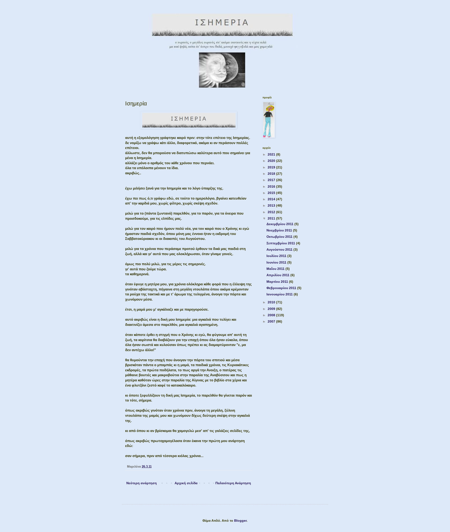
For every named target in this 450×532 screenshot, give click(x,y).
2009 (272, 309)
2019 (272, 167)
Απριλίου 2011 (278, 275)
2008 (272, 315)
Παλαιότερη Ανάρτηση (233, 483)
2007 (272, 321)
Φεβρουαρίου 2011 (281, 288)
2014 (272, 199)
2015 (272, 193)
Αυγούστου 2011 (279, 249)
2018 (272, 173)
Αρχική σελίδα (186, 483)
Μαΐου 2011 (275, 269)
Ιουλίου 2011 (276, 256)
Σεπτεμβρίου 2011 (281, 243)
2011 (272, 218)
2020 (272, 161)
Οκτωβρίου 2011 (279, 236)
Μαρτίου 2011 (277, 281)
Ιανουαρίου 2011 (280, 294)
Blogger (240, 520)
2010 (272, 302)
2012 (272, 212)
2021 (272, 154)
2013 (272, 205)
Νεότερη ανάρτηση (141, 483)
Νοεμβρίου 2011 (279, 230)
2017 (272, 180)
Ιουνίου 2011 (276, 262)
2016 (272, 186)
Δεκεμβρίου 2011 (280, 224)
